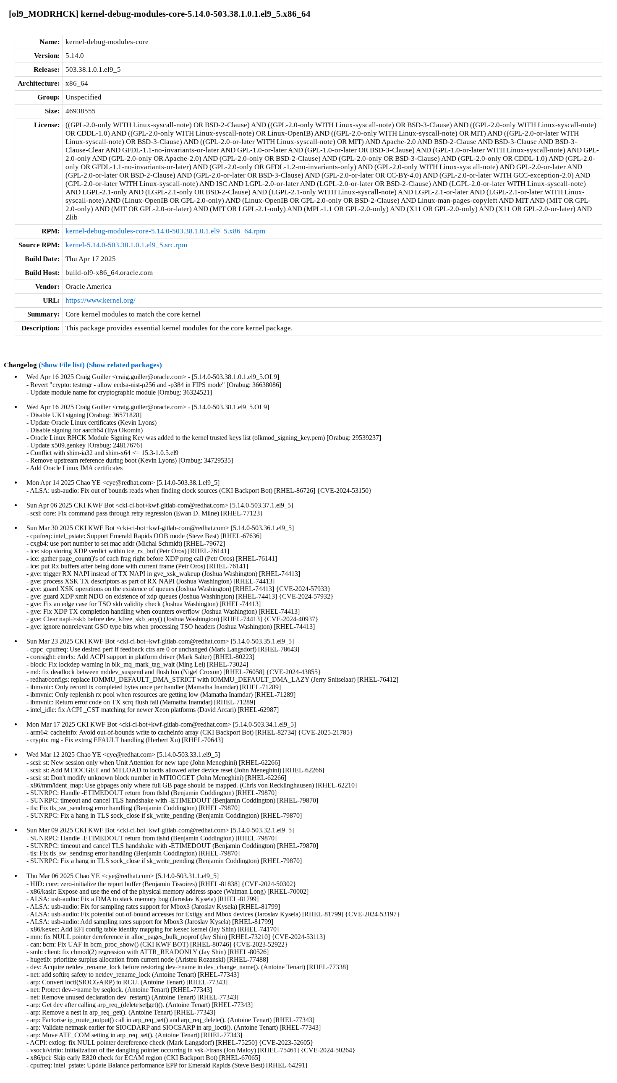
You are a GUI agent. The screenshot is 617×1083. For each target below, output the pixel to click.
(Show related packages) (124, 365)
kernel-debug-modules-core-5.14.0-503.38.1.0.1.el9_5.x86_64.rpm (165, 231)
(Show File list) (62, 365)
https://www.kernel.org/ (100, 300)
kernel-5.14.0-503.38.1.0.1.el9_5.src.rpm (126, 245)
